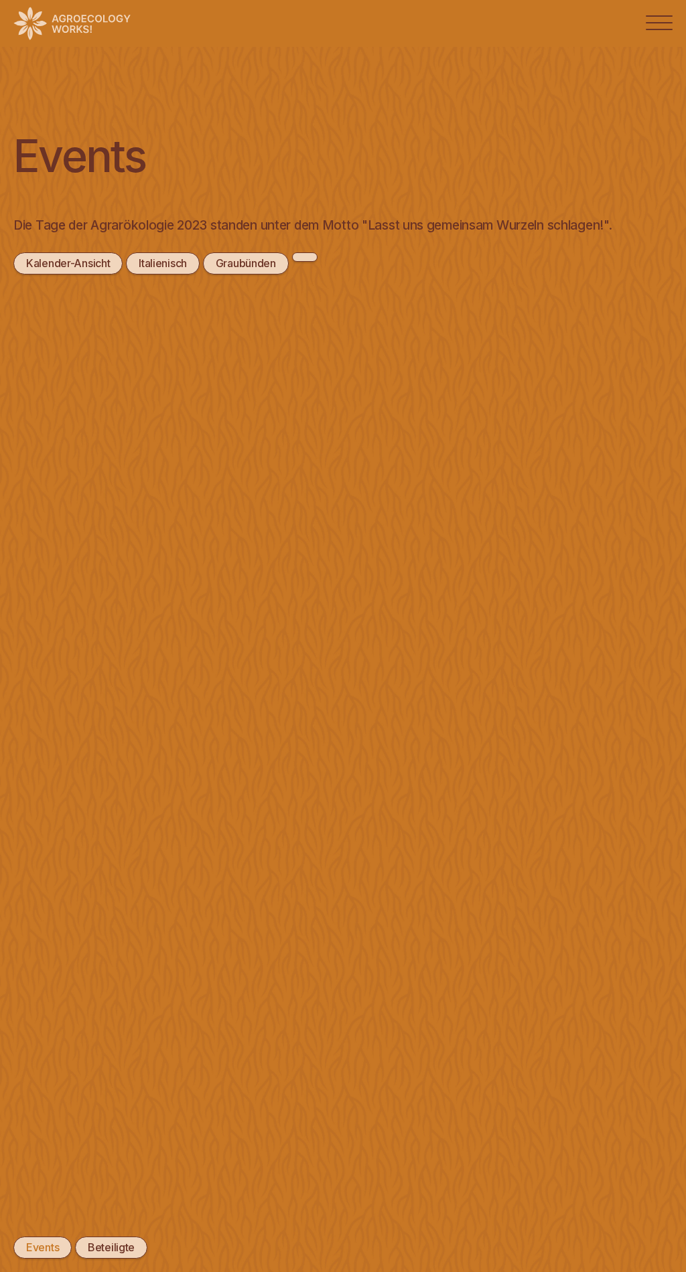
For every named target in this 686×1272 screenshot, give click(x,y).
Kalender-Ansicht (68, 263)
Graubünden (246, 263)
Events (42, 1247)
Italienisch (163, 263)
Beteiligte (111, 1247)
